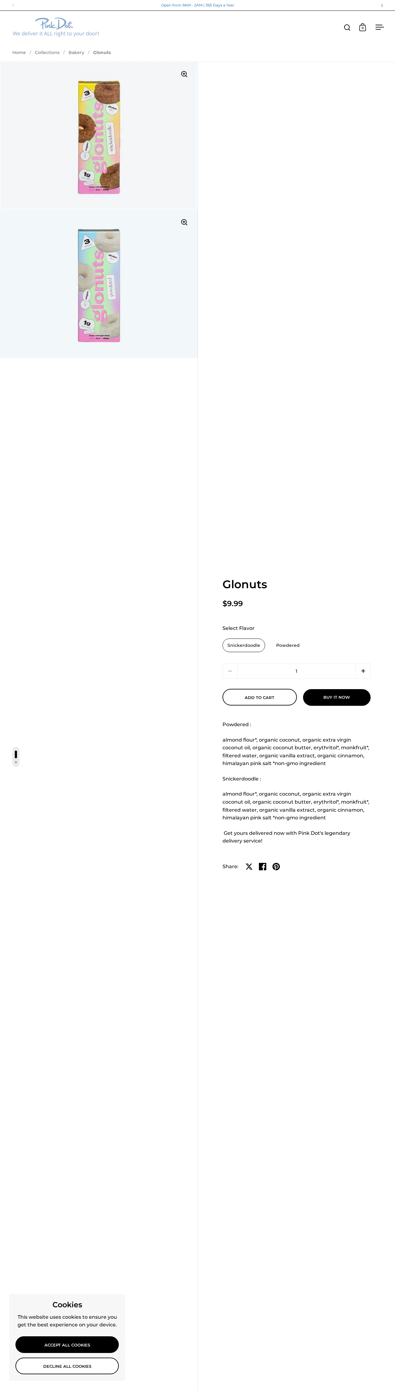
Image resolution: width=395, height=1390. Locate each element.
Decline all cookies (67, 1366)
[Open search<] (347, 27)
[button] (363, 671)
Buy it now (336, 697)
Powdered (288, 645)
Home (19, 52)
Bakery (76, 52)
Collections (47, 52)
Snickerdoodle (243, 645)
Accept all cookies (67, 1344)
